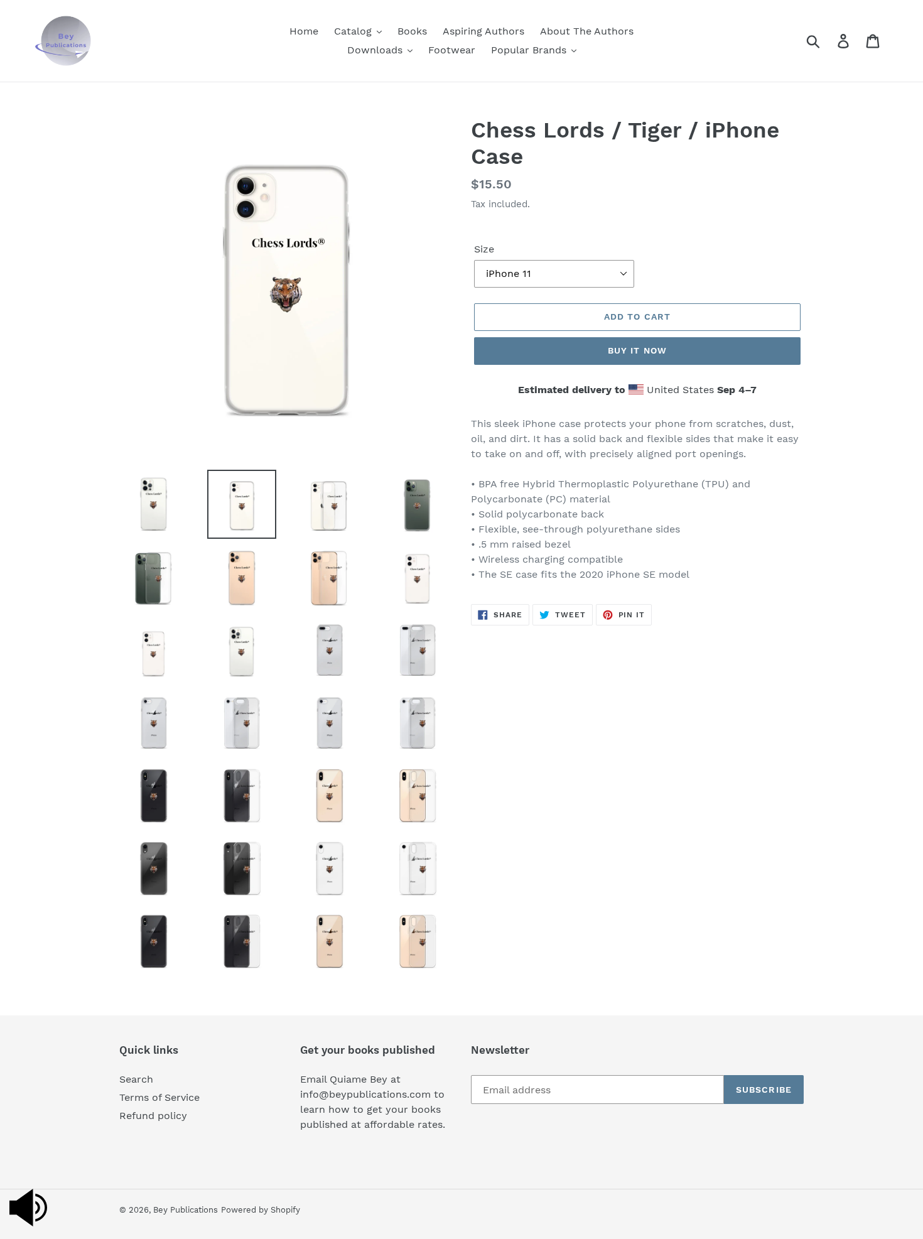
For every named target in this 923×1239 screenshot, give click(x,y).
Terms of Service (159, 1097)
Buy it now (637, 350)
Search (136, 1079)
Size (484, 249)
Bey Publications (185, 1210)
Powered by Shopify (260, 1210)
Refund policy (153, 1116)
